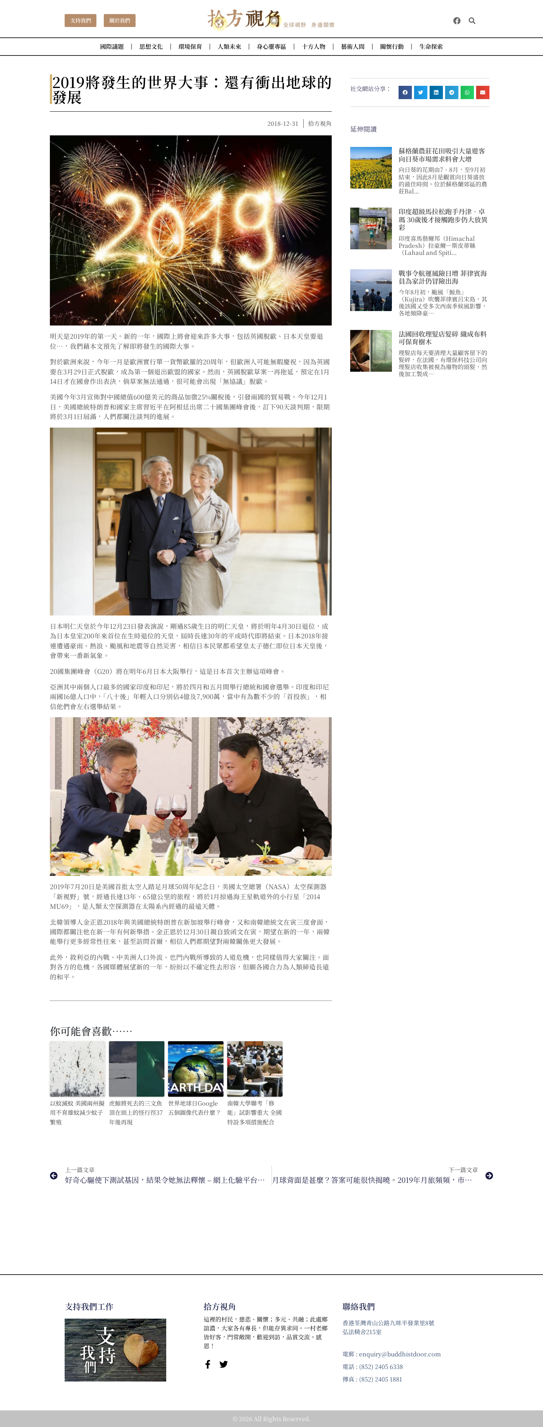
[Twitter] (223, 1364)
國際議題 (112, 46)
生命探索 (431, 46)
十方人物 (313, 46)
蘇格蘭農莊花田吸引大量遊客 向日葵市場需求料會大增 (442, 154)
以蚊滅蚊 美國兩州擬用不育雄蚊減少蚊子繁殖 (77, 1112)
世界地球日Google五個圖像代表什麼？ (194, 1108)
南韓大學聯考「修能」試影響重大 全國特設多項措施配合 (254, 1112)
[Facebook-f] (208, 1364)
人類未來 (229, 46)
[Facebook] (457, 20)
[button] (472, 20)
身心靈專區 (271, 46)
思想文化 (151, 46)
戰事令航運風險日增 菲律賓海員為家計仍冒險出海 (443, 277)
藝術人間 (353, 46)
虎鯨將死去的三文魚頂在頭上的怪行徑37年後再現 (136, 1112)
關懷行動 (392, 46)
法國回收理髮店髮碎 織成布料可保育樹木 (443, 338)
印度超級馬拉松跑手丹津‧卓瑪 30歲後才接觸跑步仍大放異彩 (443, 219)
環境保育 (190, 46)
